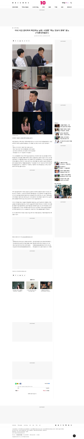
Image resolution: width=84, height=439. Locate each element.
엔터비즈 (69, 7)
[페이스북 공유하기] (16, 41)
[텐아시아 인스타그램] (23, 2)
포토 (62, 7)
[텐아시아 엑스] (20, 2)
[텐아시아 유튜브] (12, 2)
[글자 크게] (27, 41)
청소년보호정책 (26, 434)
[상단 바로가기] (74, 435)
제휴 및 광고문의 (32, 434)
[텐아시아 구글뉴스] (28, 2)
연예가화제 (15, 7)
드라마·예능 (35, 7)
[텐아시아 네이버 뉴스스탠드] (25, 2)
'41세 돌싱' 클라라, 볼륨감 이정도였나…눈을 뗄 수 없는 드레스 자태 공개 (17, 291)
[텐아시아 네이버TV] (15, 2)
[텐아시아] (43, 3)
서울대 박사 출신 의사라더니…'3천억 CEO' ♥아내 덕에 (65, 164)
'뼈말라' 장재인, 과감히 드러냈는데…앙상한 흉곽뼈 (65, 131)
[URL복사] (24, 41)
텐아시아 (18, 436)
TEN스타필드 (25, 7)
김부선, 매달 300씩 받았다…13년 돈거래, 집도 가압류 (65, 135)
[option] (63, 190)
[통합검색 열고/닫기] (71, 3)
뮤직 (43, 7)
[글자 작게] (29, 41)
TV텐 (56, 7)
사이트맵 (37, 434)
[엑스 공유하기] (18, 41)
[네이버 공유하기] (20, 41)
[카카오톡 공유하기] (13, 41)
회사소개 (13, 434)
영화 (50, 7)
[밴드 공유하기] (22, 41)
